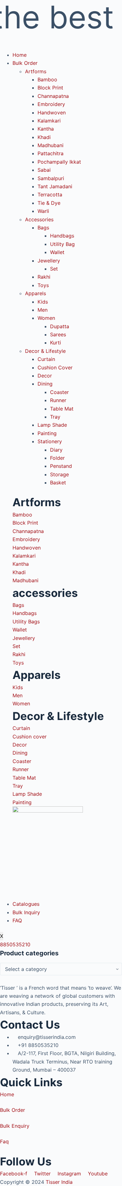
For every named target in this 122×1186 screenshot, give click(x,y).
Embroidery (51, 104)
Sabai (44, 170)
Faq (4, 1141)
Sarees (58, 334)
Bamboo (47, 79)
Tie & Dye (49, 203)
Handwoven (52, 112)
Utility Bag (62, 244)
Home (20, 55)
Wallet (57, 252)
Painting (47, 433)
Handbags (62, 236)
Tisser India (59, 1182)
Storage (59, 474)
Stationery (50, 441)
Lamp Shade (52, 425)
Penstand (61, 466)
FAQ (17, 920)
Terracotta (50, 194)
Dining (45, 384)
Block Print (50, 87)
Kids (43, 302)
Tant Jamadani (55, 186)
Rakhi (44, 277)
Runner (58, 400)
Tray (55, 417)
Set (54, 269)
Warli (43, 211)
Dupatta (59, 326)
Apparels (35, 293)
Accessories (39, 219)
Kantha (46, 129)
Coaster (59, 392)
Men (43, 310)
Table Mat (62, 409)
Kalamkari (49, 121)
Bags (43, 227)
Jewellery (49, 260)
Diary (56, 450)
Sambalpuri (51, 178)
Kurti (55, 342)
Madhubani (51, 145)
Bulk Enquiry (14, 1126)
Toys (43, 285)
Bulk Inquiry (26, 912)
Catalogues (26, 904)
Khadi (44, 137)
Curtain (46, 359)
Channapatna (53, 96)
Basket (58, 482)
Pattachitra (51, 153)
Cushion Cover (55, 367)
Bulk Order (25, 63)
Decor (45, 375)
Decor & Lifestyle (45, 351)
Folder (57, 458)
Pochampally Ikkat (59, 162)
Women (46, 318)
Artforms (35, 71)
